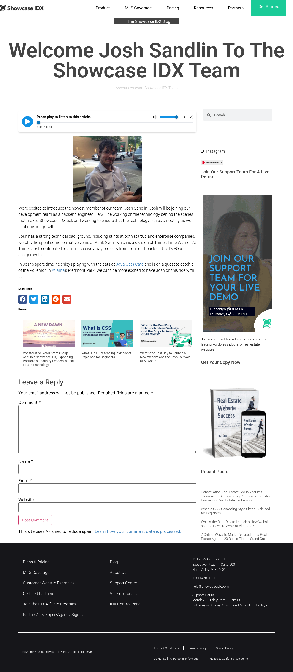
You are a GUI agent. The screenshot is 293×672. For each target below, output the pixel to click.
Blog (114, 562)
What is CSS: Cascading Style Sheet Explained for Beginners (106, 355)
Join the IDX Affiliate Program (49, 604)
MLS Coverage (138, 7)
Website (26, 500)
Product (103, 7)
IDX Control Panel (125, 604)
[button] (22, 299)
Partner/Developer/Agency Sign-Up (54, 614)
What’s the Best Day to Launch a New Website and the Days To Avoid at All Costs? (165, 357)
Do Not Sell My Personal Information (176, 658)
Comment (29, 402)
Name (25, 461)
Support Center (123, 583)
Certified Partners (38, 593)
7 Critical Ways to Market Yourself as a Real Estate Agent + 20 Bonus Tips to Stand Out (234, 537)
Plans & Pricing (36, 562)
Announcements (129, 88)
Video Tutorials (123, 593)
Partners (236, 7)
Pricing (173, 7)
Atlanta (58, 270)
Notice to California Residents (229, 658)
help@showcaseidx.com (210, 586)
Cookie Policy (224, 648)
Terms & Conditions (166, 648)
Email (25, 481)
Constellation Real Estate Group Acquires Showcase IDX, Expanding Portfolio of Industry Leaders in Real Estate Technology (48, 358)
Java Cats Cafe (130, 264)
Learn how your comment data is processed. (138, 531)
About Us (118, 572)
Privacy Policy (197, 648)
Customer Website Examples (49, 583)
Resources (203, 7)
